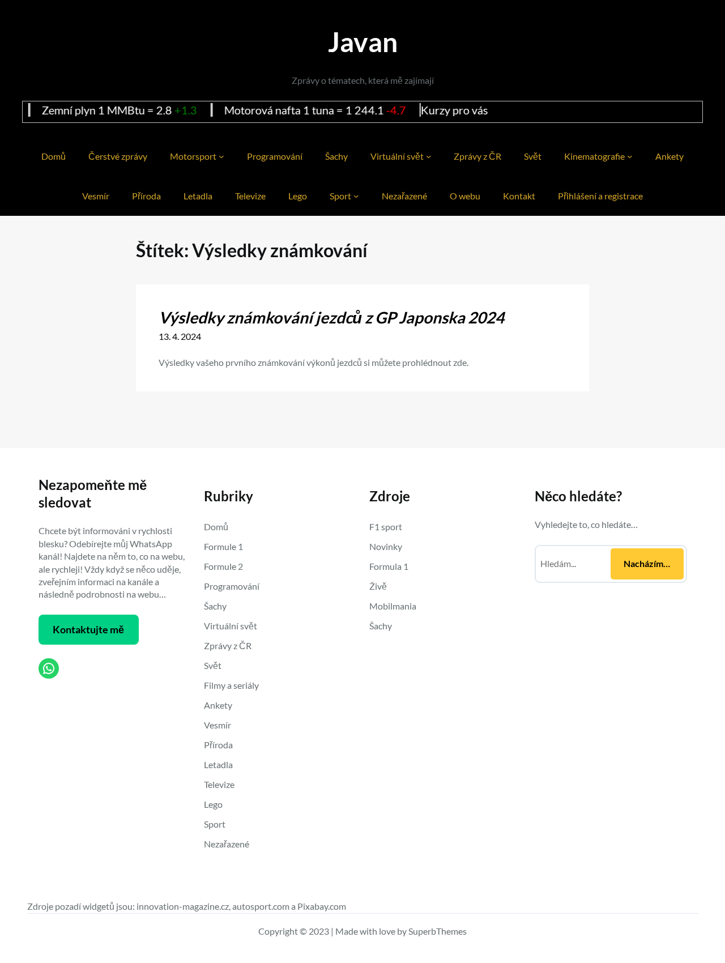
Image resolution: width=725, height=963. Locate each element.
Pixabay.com (321, 906)
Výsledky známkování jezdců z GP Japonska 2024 (331, 317)
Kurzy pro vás (424, 110)
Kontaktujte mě (88, 629)
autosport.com (260, 906)
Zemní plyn (38, 110)
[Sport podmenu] (356, 196)
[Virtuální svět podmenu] (429, 156)
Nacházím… (647, 563)
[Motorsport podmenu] (221, 156)
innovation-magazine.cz (183, 906)
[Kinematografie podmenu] (630, 156)
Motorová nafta (232, 110)
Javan (363, 41)
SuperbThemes (437, 931)
